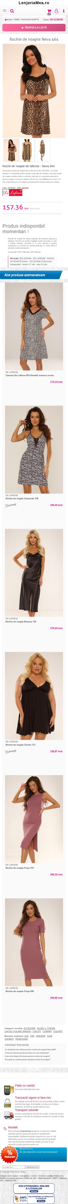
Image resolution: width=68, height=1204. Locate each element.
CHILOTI (37, 1031)
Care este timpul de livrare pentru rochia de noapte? (27, 1056)
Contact (3, 1176)
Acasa (9, 19)
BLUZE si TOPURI (46, 1028)
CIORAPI (47, 1031)
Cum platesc (25, 1176)
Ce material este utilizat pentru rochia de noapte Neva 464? (30, 1050)
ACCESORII (29, 1028)
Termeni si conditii (45, 1176)
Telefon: (53, 19)
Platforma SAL (11, 1181)
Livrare (34, 1176)
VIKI (32, 1036)
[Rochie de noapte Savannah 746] (34, 450)
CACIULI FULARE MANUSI (17, 1031)
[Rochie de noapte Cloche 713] (34, 696)
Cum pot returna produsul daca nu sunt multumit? (27, 1053)
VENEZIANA (21, 1039)
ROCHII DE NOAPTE (30, 19)
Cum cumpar (13, 1176)
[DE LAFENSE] (12, 192)
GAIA (49, 1036)
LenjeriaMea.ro (34, 3)
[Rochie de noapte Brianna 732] (34, 573)
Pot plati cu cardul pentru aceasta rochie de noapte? (28, 1060)
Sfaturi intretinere (45, 1178)
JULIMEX (9, 1039)
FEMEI (16, 19)
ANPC (55, 1178)
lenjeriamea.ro (26, 1131)
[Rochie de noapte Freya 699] (34, 942)
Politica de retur (30, 1178)
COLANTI (58, 1031)
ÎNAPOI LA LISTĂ (36, 27)
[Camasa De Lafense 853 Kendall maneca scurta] (34, 326)
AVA (26, 1036)
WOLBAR (40, 1036)
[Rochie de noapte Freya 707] (34, 819)
